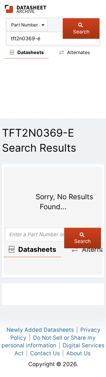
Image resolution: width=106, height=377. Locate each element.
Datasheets (30, 52)
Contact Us (45, 353)
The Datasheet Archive (26, 9)
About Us (78, 353)
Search (81, 32)
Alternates (78, 52)
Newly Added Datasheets (40, 329)
